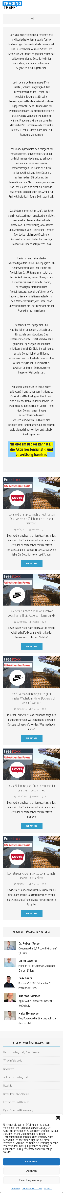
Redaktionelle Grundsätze (16, 1093)
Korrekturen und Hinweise (16, 1102)
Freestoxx (35, 529)
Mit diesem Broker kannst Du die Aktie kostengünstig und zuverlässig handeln (31, 449)
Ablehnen (31, 1170)
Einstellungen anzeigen (31, 1180)
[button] (58, 1118)
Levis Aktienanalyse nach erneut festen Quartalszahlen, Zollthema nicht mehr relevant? (32, 518)
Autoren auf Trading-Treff (15, 1077)
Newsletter (8, 1068)
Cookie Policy (15, 1188)
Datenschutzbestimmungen (32, 1188)
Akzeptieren (31, 1161)
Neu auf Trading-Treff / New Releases (21, 1052)
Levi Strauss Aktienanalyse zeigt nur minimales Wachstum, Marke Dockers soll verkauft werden (31, 698)
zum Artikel (31, 563)
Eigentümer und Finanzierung (18, 1110)
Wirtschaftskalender (13, 1060)
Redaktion (8, 1085)
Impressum (48, 1188)
